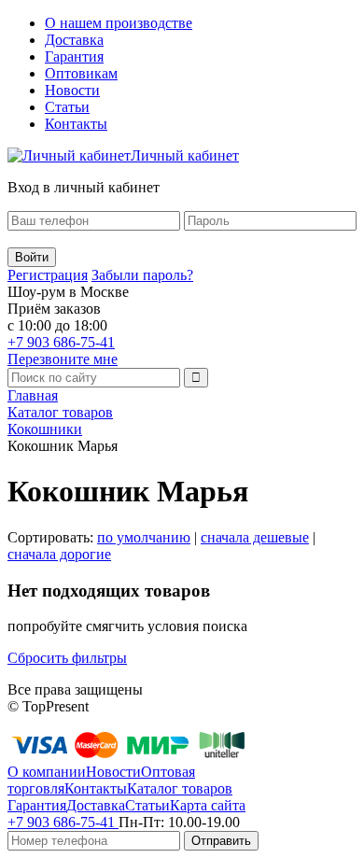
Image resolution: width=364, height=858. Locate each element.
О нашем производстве (118, 23)
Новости (72, 90)
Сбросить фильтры (67, 658)
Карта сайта (207, 805)
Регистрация (47, 275)
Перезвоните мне (62, 359)
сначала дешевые (255, 537)
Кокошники (44, 429)
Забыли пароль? (142, 275)
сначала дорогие (59, 554)
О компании (46, 772)
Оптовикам (81, 73)
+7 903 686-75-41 (61, 342)
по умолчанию (143, 537)
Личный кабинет (185, 155)
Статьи (67, 107)
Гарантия (74, 56)
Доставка (74, 40)
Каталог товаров (60, 412)
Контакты (76, 124)
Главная (32, 395)
